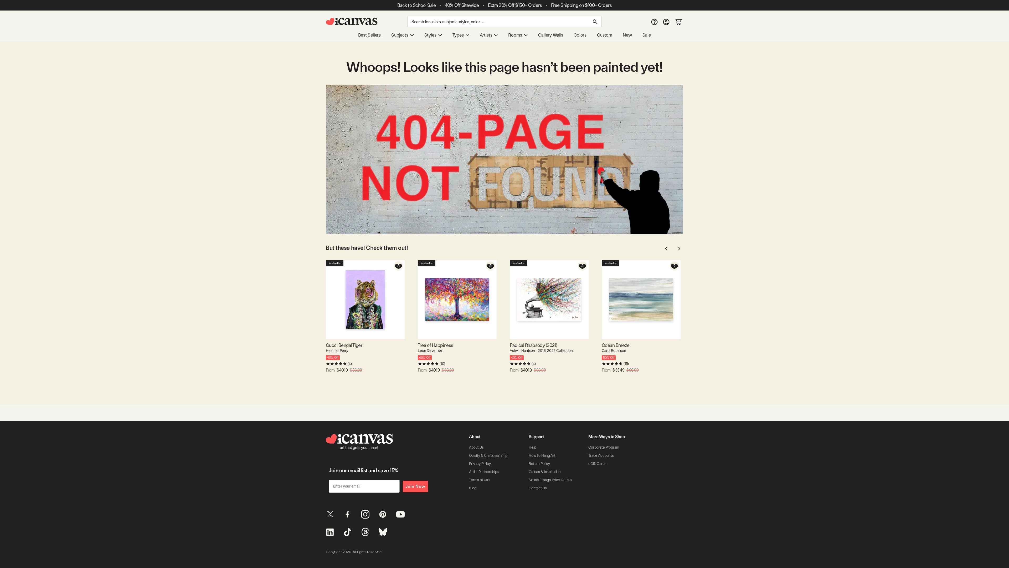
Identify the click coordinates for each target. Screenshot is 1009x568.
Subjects (399, 35)
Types (458, 35)
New (627, 35)
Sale (646, 35)
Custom (604, 35)
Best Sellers (369, 35)
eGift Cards (597, 464)
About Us (476, 447)
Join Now (415, 486)
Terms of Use (479, 480)
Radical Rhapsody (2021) (533, 345)
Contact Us (538, 488)
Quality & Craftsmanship (488, 455)
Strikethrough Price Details (550, 480)
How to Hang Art (542, 455)
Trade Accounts (601, 455)
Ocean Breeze (616, 345)
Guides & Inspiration (545, 472)
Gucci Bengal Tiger (344, 345)
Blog (472, 488)
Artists (486, 35)
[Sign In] (666, 22)
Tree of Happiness (435, 345)
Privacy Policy (480, 464)
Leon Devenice (430, 350)
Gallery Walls (550, 35)
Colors (580, 35)
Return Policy (539, 464)
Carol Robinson (614, 350)
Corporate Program (603, 447)
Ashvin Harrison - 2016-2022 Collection (541, 350)
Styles (430, 35)
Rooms (515, 35)
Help (532, 447)
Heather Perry (337, 350)
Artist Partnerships (484, 472)
